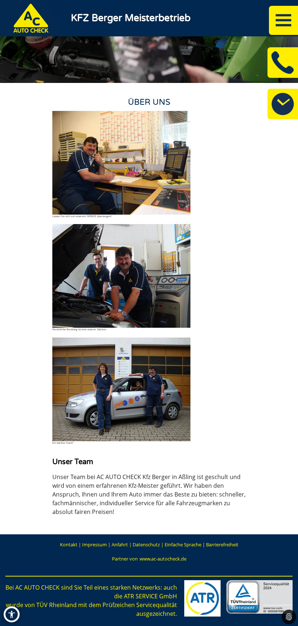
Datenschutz (146, 544)
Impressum (94, 544)
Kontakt (68, 544)
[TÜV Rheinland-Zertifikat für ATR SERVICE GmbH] (259, 597)
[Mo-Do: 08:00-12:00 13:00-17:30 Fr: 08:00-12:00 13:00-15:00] (282, 104)
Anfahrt (120, 544)
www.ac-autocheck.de (163, 558)
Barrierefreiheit (222, 544)
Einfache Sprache (183, 544)
